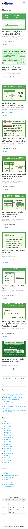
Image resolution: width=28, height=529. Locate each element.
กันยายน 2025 (7, 425)
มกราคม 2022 (7, 450)
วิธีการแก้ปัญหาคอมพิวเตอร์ (11, 475)
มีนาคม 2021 (7, 460)
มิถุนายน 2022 (7, 444)
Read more (5, 44)
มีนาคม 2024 (7, 428)
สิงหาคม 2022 (7, 443)
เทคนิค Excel (8, 37)
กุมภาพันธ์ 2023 (8, 434)
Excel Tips (18, 36)
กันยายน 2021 (7, 457)
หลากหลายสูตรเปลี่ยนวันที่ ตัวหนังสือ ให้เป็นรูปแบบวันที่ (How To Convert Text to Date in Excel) (14, 324)
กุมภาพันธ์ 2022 (8, 448)
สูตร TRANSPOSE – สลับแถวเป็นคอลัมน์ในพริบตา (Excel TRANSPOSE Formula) (12, 214)
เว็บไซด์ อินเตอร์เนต (9, 486)
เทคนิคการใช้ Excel (16, 37)
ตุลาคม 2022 (7, 439)
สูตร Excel (4, 109)
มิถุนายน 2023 (7, 430)
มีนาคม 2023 (7, 432)
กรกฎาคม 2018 (8, 462)
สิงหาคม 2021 (7, 459)
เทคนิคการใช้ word (9, 484)
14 (23, 378)
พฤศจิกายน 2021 (8, 453)
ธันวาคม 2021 (7, 452)
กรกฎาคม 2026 (8, 421)
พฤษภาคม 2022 (8, 446)
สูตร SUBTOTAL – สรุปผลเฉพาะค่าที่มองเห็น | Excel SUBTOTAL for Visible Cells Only (14, 177)
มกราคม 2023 (7, 435)
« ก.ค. (3, 518)
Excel (17, 107)
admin (12, 36)
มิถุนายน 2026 (7, 423)
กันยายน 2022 (7, 441)
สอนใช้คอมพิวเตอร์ (9, 477)
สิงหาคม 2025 (7, 426)
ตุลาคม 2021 (7, 455)
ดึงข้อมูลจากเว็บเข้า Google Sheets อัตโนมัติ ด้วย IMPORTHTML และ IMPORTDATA (12, 399)
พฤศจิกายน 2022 (8, 437)
